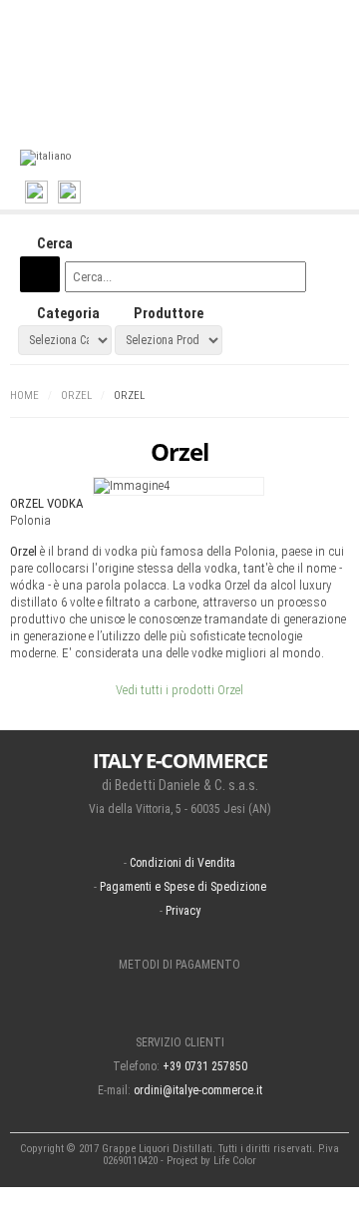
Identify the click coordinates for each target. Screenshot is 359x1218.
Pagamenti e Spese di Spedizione (183, 887)
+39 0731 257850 (205, 1066)
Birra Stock (126, 77)
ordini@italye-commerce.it (198, 1090)
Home (24, 395)
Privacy (183, 911)
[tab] (179, 245)
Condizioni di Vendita (182, 863)
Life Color (234, 1160)
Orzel (76, 395)
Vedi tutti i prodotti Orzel (179, 689)
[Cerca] (40, 274)
